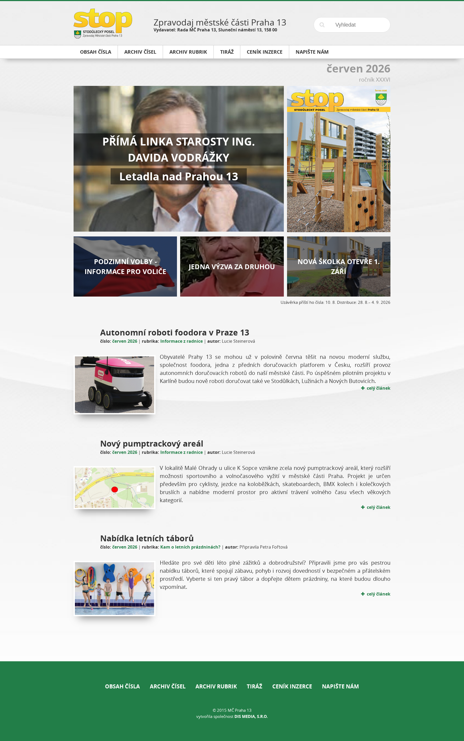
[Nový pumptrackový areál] (114, 487)
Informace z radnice (181, 341)
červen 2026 (124, 341)
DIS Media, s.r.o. (251, 716)
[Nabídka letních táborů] (114, 588)
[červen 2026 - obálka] (338, 230)
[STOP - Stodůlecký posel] (103, 36)
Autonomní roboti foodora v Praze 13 (174, 332)
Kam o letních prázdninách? (190, 547)
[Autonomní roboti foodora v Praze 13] (114, 384)
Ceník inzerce (292, 686)
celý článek (378, 388)
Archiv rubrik (216, 686)
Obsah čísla (122, 686)
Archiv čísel (168, 686)
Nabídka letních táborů (147, 538)
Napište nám (340, 686)
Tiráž (254, 686)
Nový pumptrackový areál (151, 443)
